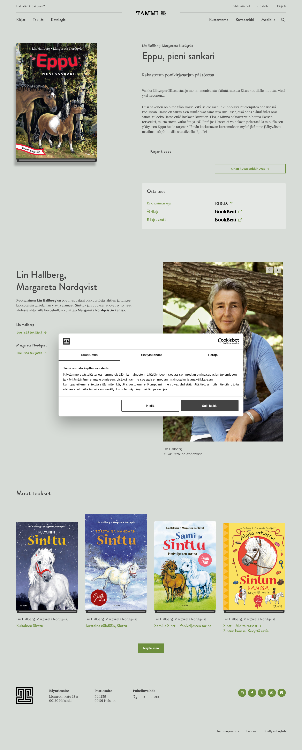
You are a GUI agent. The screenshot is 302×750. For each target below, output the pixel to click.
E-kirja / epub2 (156, 220)
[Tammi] (151, 13)
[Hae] (283, 19)
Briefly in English (275, 731)
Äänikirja (153, 212)
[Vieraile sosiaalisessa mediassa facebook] (252, 693)
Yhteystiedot (241, 6)
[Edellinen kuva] (269, 270)
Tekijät (38, 20)
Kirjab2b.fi (263, 6)
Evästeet (251, 731)
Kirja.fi (281, 6)
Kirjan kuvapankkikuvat (248, 169)
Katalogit (58, 20)
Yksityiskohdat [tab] (151, 355)
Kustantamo (218, 20)
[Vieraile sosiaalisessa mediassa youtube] (272, 693)
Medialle (268, 20)
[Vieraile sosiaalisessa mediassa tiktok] (282, 693)
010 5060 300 (149, 697)
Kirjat (20, 20)
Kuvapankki (245, 20)
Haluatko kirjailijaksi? (30, 6)
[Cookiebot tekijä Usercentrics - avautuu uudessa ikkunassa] (221, 341)
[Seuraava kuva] (277, 270)
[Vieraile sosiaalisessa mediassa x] (262, 693)
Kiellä (150, 405)
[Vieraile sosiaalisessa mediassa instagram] (242, 693)
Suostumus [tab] (89, 355)
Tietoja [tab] (213, 355)
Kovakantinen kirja (159, 204)
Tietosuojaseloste (228, 731)
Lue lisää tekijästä (29, 333)
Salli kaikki (209, 405)
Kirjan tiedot (160, 151)
